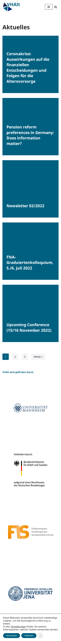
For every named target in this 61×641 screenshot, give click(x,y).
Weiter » (38, 356)
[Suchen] (55, 7)
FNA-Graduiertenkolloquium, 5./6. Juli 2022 (30, 262)
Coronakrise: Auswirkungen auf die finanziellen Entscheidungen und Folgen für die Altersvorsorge (28, 67)
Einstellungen (18, 626)
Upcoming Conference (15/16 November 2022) (29, 327)
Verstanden (11, 635)
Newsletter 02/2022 (25, 205)
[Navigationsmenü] (49, 7)
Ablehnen (29, 635)
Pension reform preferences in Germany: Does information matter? (30, 135)
